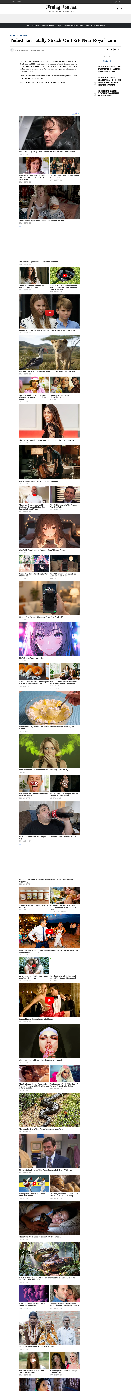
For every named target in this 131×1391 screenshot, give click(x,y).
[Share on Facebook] (107, 49)
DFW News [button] (35, 26)
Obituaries (88, 26)
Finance (51, 26)
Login (13, 1)
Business (45, 26)
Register (19, 1)
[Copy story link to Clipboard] (115, 49)
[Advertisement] (65, 19)
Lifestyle (58, 26)
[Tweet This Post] (111, 49)
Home (28, 26)
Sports (102, 26)
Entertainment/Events (70, 26)
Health (81, 26)
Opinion (96, 26)
